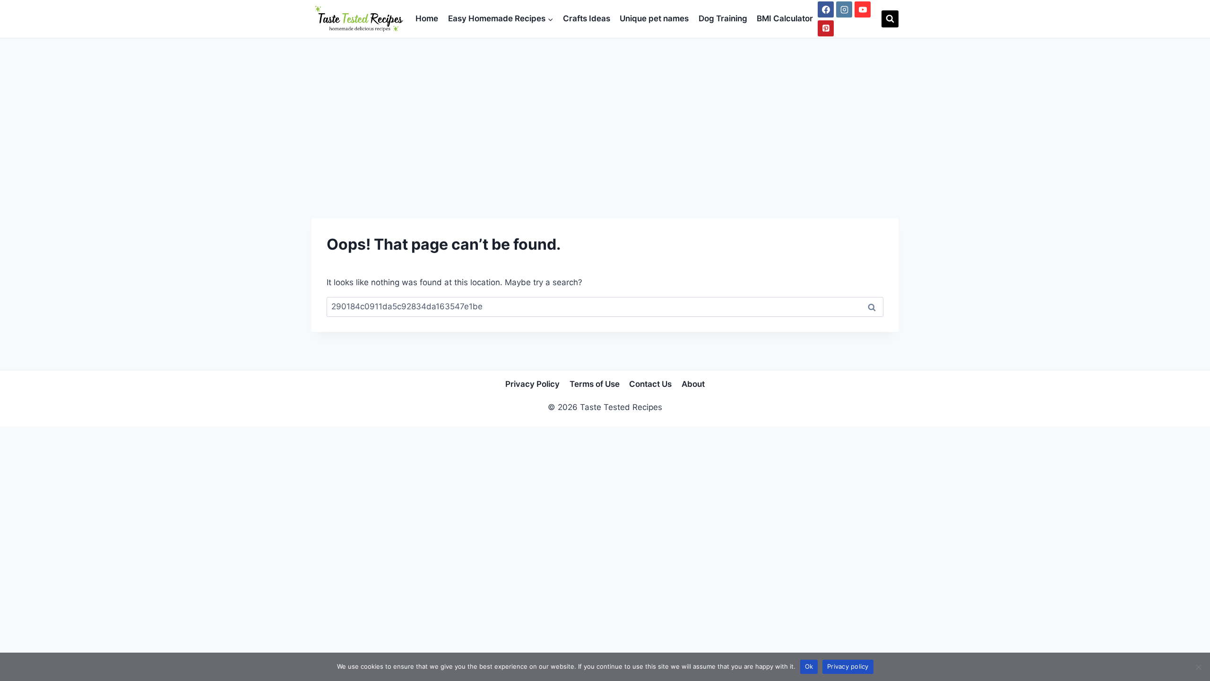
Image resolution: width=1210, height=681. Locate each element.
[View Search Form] (890, 18)
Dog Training (723, 18)
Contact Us (650, 384)
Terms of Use (595, 384)
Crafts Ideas (586, 18)
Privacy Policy (532, 384)
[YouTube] (863, 9)
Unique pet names (654, 18)
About (693, 384)
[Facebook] (826, 9)
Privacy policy (848, 666)
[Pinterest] (826, 28)
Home (426, 18)
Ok (809, 666)
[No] (1198, 667)
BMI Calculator (785, 18)
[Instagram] (844, 9)
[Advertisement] (605, 109)
